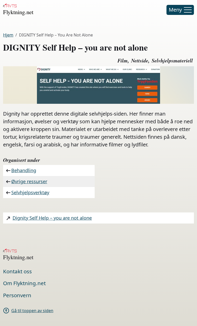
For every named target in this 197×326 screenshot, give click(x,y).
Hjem (8, 35)
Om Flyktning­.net (24, 283)
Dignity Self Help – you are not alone (52, 218)
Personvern (17, 295)
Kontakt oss (17, 271)
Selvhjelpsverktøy (30, 192)
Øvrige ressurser (29, 181)
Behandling (23, 170)
